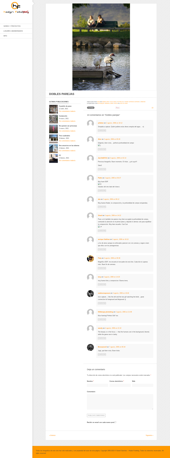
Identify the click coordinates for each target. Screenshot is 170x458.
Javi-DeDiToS (102, 158)
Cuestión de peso (65, 106)
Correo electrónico (117, 381)
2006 (126, 103)
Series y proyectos (12, 26)
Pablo (100, 178)
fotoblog (120, 101)
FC (60, 155)
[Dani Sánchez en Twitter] (10, 17)
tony (99, 277)
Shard (100, 215)
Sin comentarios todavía (67, 111)
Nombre (90, 381)
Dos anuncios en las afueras (69, 145)
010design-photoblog (105, 312)
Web (133, 381)
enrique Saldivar (104, 239)
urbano (143, 101)
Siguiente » (149, 435)
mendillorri (109, 103)
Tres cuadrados (64, 136)
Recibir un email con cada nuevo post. (101, 422)
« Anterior (52, 435)
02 (123, 103)
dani (98, 101)
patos (116, 103)
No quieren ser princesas (68, 126)
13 (152, 108)
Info (5, 36)
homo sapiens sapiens (132, 101)
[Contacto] (19, 17)
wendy (100, 328)
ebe (99, 199)
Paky (99, 258)
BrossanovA (102, 347)
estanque (101, 103)
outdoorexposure (104, 293)
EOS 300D (113, 101)
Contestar (101, 130)
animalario (105, 101)
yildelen (101, 123)
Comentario (91, 392)
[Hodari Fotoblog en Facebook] (5, 17)
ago (121, 103)
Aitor (99, 139)
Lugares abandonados (13, 31)
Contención (63, 116)
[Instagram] (15, 17)
